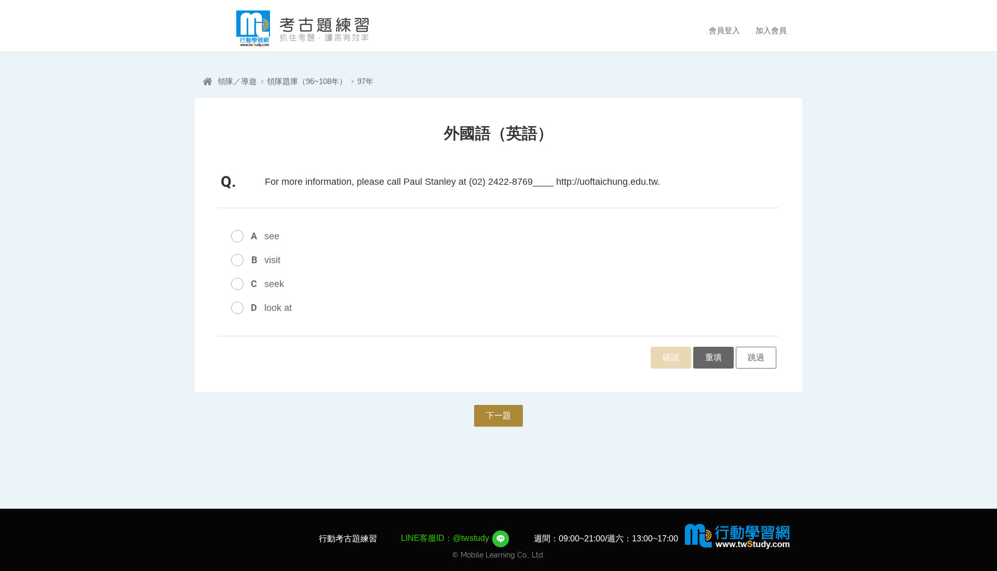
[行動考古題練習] (288, 28)
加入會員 (771, 30)
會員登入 (724, 30)
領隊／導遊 (237, 81)
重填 (713, 357)
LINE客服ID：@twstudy (446, 538)
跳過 (756, 357)
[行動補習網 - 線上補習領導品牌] (737, 536)
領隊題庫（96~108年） (307, 81)
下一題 (498, 415)
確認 (671, 357)
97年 (365, 81)
